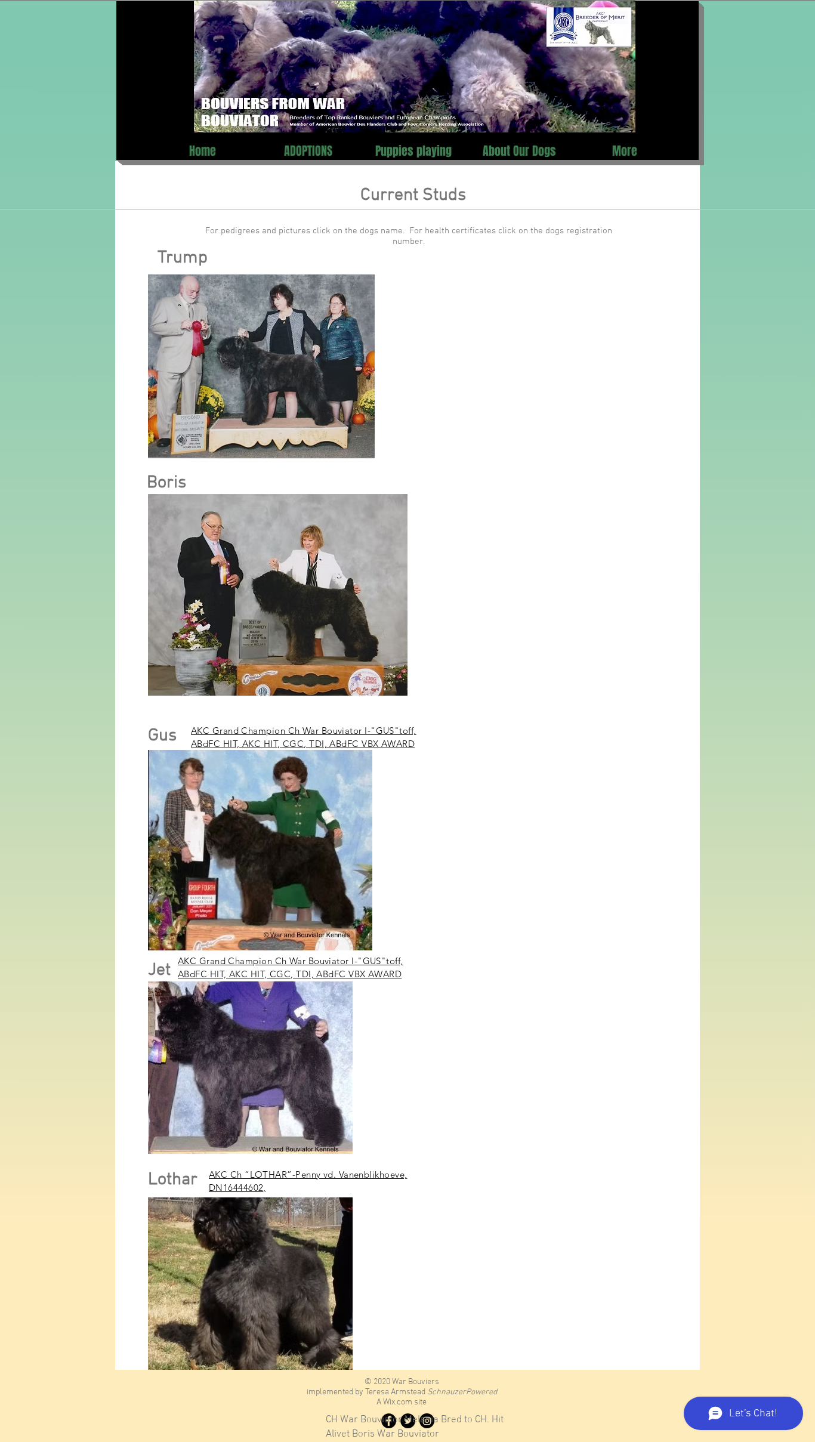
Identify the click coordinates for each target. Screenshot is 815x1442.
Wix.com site (405, 1402)
